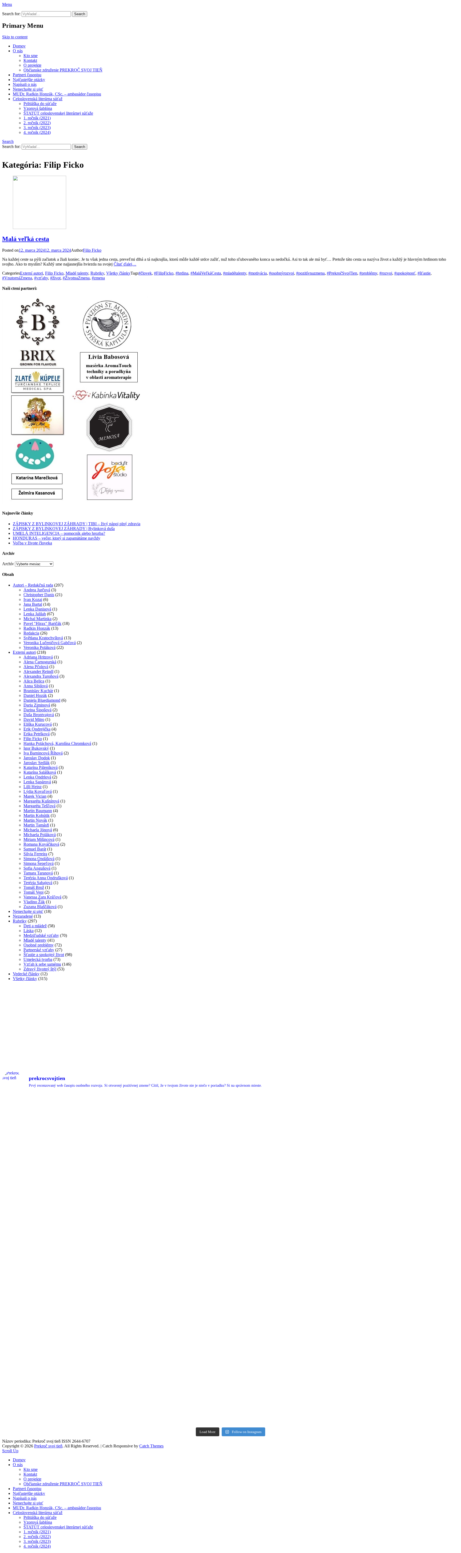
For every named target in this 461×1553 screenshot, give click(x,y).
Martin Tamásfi (36, 825)
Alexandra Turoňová (40, 676)
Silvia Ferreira (35, 854)
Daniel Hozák (35, 695)
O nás (18, 51)
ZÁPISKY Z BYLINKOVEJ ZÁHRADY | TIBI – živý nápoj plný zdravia (76, 523)
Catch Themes (151, 1446)
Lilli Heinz (32, 786)
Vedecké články (26, 974)
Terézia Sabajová (37, 882)
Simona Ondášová (38, 858)
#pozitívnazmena (310, 273)
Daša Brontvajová (38, 714)
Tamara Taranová (38, 873)
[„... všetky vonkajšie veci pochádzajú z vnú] (403, 1391)
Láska (28, 930)
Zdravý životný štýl (39, 969)
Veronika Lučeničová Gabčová (49, 642)
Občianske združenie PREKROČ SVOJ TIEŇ (62, 70)
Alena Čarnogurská (39, 662)
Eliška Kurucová (37, 724)
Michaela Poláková (39, 834)
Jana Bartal (32, 604)
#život (55, 278)
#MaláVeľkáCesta (205, 273)
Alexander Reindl (38, 671)
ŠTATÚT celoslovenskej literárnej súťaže (58, 113)
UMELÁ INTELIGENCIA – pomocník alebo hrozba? (59, 533)
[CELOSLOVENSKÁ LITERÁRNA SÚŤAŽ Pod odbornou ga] (58, 1326)
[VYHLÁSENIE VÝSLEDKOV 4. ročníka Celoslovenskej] (58, 1260)
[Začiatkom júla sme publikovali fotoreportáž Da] (173, 1195)
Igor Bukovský (36, 748)
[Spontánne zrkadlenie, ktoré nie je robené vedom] (403, 1326)
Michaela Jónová (37, 830)
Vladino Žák (34, 902)
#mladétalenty (234, 273)
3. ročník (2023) (37, 127)
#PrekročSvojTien (342, 273)
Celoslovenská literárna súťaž (37, 99)
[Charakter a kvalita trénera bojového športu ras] (173, 1260)
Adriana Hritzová (38, 657)
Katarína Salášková (39, 772)
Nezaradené (23, 916)
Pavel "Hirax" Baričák (42, 623)
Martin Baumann (37, 810)
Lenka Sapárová (37, 782)
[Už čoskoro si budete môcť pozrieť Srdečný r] (173, 1391)
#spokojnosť (404, 273)
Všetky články (118, 273)
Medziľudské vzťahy (41, 935)
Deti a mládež (35, 926)
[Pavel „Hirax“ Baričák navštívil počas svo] (288, 1260)
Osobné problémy (38, 945)
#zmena (98, 278)
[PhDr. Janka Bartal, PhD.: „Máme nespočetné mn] (288, 1195)
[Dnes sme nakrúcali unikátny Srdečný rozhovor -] (58, 1195)
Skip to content (14, 37)
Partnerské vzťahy (38, 950)
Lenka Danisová (37, 609)
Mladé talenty (77, 273)
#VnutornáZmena (17, 278)
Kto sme (30, 55)
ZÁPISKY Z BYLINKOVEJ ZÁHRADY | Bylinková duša (64, 528)
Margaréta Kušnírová (41, 801)
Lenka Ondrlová (37, 777)
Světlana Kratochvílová (43, 638)
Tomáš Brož (33, 887)
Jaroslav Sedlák (36, 762)
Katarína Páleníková (40, 767)
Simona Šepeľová (38, 863)
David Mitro (33, 719)
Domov (19, 46)
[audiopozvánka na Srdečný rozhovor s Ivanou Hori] (288, 1129)
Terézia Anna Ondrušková (45, 878)
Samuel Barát (34, 849)
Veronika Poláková (39, 647)
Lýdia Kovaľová (37, 791)
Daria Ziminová (36, 705)
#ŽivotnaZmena (76, 278)
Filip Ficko (92, 250)
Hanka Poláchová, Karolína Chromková (57, 743)
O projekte (32, 65)
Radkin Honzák (36, 628)
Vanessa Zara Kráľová (42, 897)
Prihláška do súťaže (40, 103)
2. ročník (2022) (37, 123)
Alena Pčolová (35, 666)
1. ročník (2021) (37, 118)
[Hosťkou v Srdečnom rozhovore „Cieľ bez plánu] (288, 1326)
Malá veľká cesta (25, 238)
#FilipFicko (163, 273)
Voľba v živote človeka (32, 543)
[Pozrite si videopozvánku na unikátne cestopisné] (403, 1129)
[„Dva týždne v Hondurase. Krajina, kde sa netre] (403, 1195)
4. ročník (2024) (37, 132)
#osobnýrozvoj (281, 273)
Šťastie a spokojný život (43, 954)
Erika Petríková (36, 734)
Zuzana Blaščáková (40, 906)
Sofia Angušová (36, 868)
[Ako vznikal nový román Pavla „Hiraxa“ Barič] (403, 1260)
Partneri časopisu (27, 75)
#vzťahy (41, 278)
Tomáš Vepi (33, 892)
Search (8, 141)
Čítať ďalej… (125, 264)
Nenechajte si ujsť (28, 89)
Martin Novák (35, 820)
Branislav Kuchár (38, 690)
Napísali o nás (25, 84)
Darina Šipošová (37, 710)
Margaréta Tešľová (39, 806)
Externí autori (31, 273)
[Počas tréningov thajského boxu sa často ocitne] (173, 1326)
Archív (8, 563)
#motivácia (257, 273)
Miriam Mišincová (38, 839)
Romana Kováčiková (41, 844)
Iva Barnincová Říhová (43, 753)
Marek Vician (34, 796)
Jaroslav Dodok (36, 758)
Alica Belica (33, 681)
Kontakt (30, 60)
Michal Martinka (37, 618)
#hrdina (182, 273)
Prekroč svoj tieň (48, 1446)
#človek (145, 273)
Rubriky (97, 273)
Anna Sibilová (35, 686)
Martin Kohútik (36, 815)
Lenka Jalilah (34, 614)
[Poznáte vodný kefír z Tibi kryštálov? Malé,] (58, 1129)
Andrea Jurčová (36, 590)
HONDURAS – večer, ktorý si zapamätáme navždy (56, 538)
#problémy (368, 273)
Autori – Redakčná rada (33, 585)
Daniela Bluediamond (41, 700)
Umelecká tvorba (37, 959)
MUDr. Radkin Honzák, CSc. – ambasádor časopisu (57, 94)
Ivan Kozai (32, 599)
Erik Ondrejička (36, 729)
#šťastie (424, 273)
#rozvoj (385, 273)
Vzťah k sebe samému (42, 964)
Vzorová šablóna (37, 108)
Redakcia (31, 633)
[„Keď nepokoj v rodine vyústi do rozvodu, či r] (288, 1391)
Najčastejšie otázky (29, 79)
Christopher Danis (38, 594)
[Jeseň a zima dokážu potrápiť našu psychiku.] (173, 1129)
